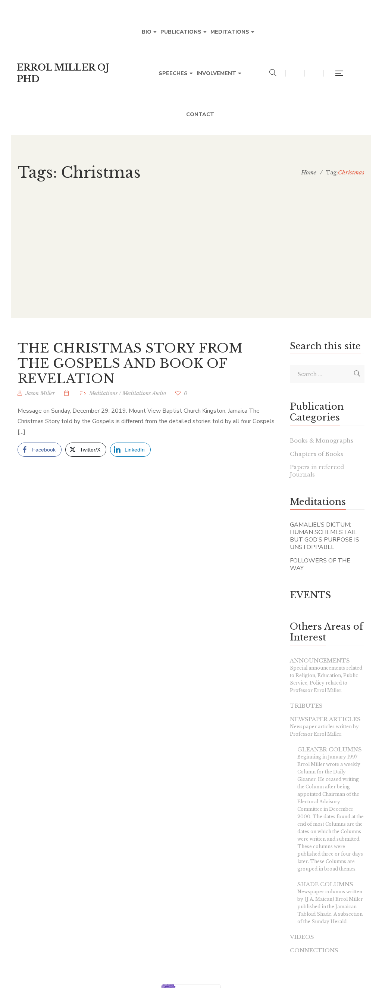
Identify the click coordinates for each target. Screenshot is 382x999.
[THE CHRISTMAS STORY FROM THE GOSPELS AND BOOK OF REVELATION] (67, 393)
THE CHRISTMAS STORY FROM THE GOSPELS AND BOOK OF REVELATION (130, 363)
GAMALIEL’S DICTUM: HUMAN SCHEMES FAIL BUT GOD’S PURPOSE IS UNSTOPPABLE (324, 536)
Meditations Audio (144, 393)
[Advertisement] (191, 266)
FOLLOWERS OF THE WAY (320, 564)
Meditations (103, 393)
